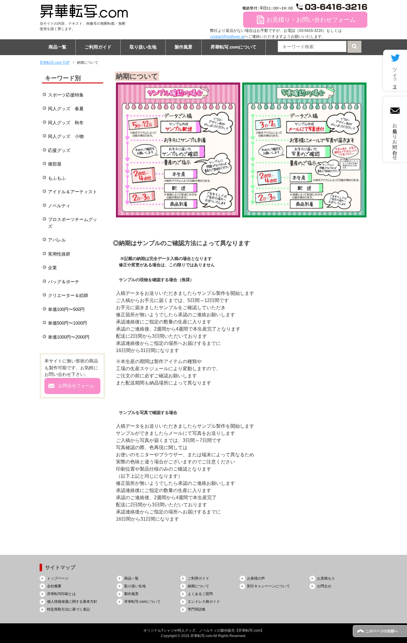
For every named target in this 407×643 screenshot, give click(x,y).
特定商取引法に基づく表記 (68, 609)
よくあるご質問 (200, 594)
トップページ (58, 578)
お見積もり (326, 578)
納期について (198, 586)
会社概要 (54, 586)
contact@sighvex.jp (227, 36)
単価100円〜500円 (66, 309)
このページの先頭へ (382, 631)
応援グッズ (59, 150)
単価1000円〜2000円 (68, 337)
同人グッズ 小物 (66, 136)
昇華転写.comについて (234, 46)
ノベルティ (59, 205)
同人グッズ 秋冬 (66, 122)
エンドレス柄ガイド (204, 602)
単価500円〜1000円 (67, 323)
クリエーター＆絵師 (68, 295)
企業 (52, 267)
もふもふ (57, 177)
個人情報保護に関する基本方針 (72, 602)
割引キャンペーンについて (268, 586)
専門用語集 (197, 609)
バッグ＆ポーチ (63, 281)
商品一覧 (57, 46)
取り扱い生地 (143, 46)
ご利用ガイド (98, 46)
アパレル (57, 239)
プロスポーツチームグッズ (72, 223)
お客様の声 (256, 578)
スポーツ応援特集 (66, 94)
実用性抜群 (59, 253)
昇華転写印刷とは (61, 594)
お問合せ (324, 586)
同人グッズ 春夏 (66, 108)
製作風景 (183, 46)
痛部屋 (54, 163)
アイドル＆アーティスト (72, 191)
